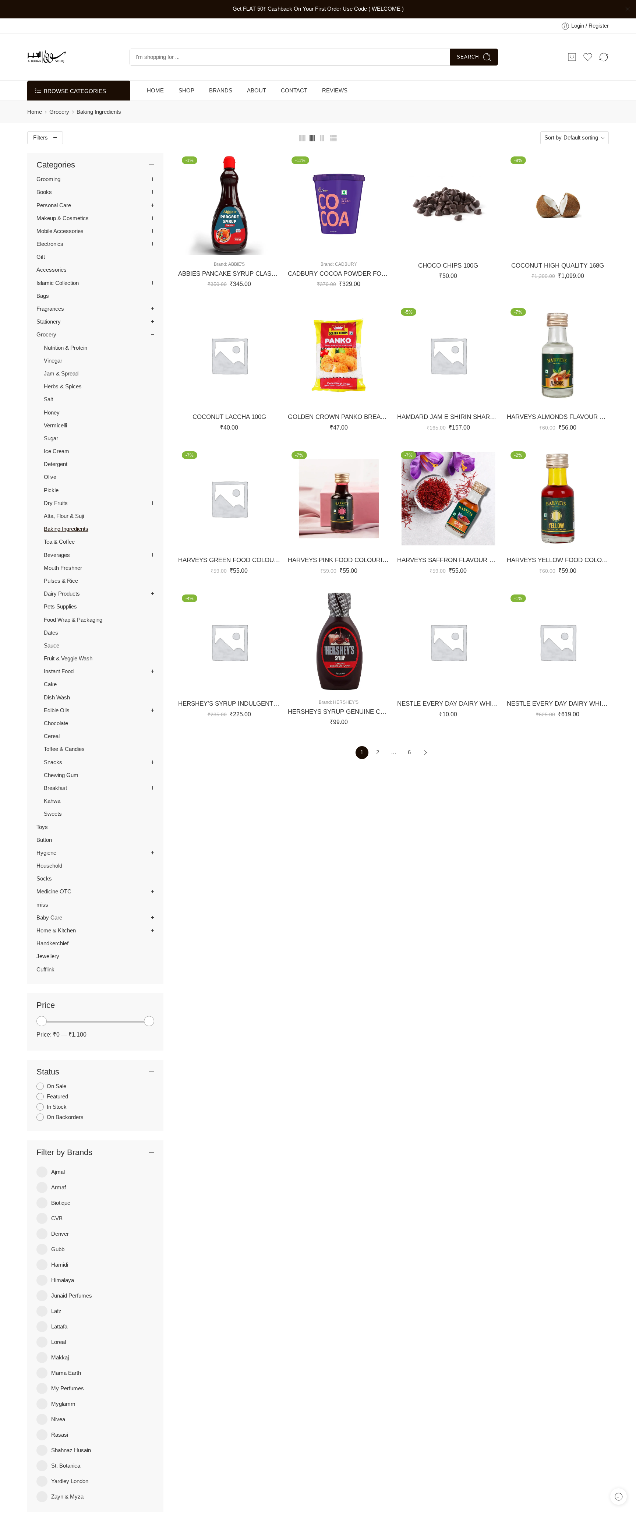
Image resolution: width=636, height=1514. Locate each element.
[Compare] (251, 247)
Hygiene (46, 853)
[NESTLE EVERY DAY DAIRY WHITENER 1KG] (558, 642)
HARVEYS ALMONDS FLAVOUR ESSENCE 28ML (558, 416)
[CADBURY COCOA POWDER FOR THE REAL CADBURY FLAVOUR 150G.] (339, 204)
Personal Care (53, 205)
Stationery (48, 322)
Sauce (51, 646)
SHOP (186, 90)
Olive (50, 477)
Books (44, 192)
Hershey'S (345, 702)
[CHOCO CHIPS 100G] (448, 204)
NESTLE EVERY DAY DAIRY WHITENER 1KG (558, 703)
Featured (57, 1097)
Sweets (53, 814)
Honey (52, 413)
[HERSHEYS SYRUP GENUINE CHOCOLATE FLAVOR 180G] (339, 642)
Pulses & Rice (61, 581)
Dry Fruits (56, 503)
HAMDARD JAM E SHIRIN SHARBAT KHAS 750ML (448, 416)
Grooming (48, 179)
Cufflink (45, 970)
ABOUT (256, 90)
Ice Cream (56, 451)
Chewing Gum (61, 775)
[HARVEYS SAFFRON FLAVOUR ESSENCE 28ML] (448, 499)
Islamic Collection (57, 283)
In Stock (57, 1107)
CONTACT (294, 90)
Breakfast (55, 788)
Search (468, 57)
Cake (50, 684)
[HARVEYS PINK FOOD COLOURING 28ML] (339, 499)
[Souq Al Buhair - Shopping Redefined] (46, 57)
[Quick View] (236, 247)
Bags (42, 296)
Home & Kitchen (56, 931)
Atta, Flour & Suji (64, 516)
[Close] (627, 9)
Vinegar (53, 361)
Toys (42, 827)
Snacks (53, 762)
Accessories (51, 270)
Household (49, 866)
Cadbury (346, 264)
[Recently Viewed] (618, 1496)
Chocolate (56, 723)
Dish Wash (57, 697)
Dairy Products (62, 594)
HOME (155, 90)
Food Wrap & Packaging (73, 620)
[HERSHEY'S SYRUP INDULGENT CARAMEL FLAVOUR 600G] (229, 642)
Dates (51, 633)
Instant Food (59, 671)
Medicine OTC (53, 891)
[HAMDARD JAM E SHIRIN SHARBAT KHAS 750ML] (448, 355)
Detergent (55, 464)
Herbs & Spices (63, 386)
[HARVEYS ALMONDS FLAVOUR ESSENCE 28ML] (558, 355)
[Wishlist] (221, 247)
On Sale (56, 1086)
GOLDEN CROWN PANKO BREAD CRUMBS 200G (339, 416)
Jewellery (47, 956)
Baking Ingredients (66, 529)
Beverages (57, 555)
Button (44, 840)
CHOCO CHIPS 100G (448, 265)
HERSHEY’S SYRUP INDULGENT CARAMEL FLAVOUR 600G (229, 703)
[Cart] (572, 57)
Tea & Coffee (59, 542)
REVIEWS (334, 90)
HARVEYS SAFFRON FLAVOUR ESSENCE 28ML (448, 560)
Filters (40, 138)
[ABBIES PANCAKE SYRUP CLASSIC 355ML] (229, 204)
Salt (48, 399)
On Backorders (65, 1117)
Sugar (51, 438)
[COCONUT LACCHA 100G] (229, 355)
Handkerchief (52, 943)
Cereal (52, 736)
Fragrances (50, 309)
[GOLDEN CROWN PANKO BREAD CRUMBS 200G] (339, 355)
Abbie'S (236, 264)
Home (34, 112)
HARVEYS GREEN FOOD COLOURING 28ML (229, 560)
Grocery (59, 112)
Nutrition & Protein (65, 348)
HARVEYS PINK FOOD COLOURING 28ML (339, 560)
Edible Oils (57, 710)
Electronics (49, 244)
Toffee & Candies (64, 749)
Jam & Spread (61, 374)
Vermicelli (55, 425)
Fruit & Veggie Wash (68, 658)
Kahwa (52, 801)
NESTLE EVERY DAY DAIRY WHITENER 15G (448, 703)
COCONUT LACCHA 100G (229, 416)
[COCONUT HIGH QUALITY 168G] (558, 204)
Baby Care (49, 918)
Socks (44, 879)
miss (42, 905)
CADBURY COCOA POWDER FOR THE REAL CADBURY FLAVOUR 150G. (339, 273)
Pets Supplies (60, 607)
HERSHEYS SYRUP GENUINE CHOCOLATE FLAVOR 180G (339, 711)
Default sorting (580, 138)
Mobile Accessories (60, 231)
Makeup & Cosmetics (62, 218)
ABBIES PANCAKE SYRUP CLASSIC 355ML (229, 273)
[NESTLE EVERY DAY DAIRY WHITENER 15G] (448, 642)
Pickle (51, 490)
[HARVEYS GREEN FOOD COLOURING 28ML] (229, 499)
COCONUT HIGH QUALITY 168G (557, 265)
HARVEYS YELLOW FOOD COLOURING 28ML (558, 560)
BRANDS (220, 90)
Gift (40, 257)
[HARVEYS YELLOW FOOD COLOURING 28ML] (558, 499)
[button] (207, 247)
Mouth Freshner (63, 568)
